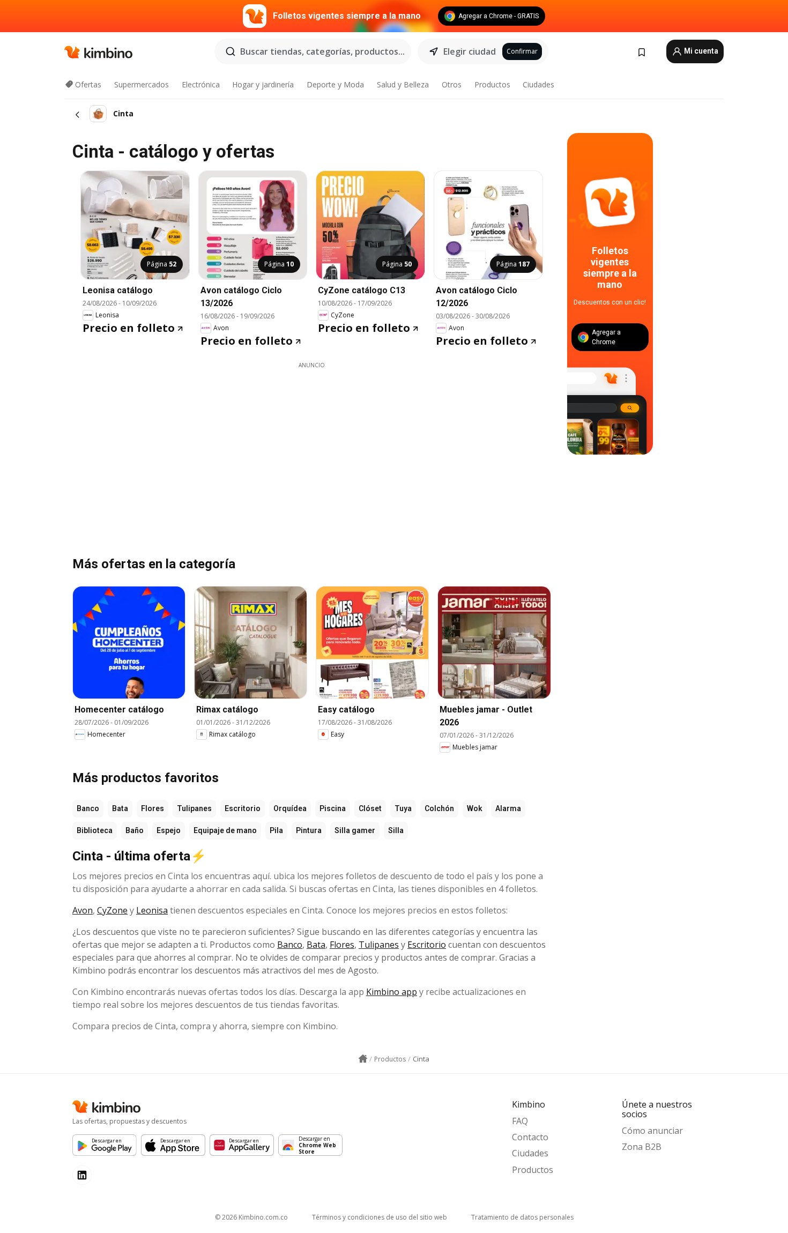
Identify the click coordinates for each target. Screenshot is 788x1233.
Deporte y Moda (335, 84)
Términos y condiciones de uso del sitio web (379, 1217)
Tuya (403, 808)
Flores (152, 808)
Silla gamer (354, 830)
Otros (452, 84)
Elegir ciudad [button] (469, 51)
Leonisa (152, 910)
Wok (474, 808)
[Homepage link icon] (363, 1058)
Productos (492, 84)
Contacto (530, 1137)
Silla (396, 830)
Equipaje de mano (225, 830)
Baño (134, 830)
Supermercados (141, 84)
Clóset (370, 808)
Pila (276, 830)
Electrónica (201, 84)
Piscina (332, 808)
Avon (82, 910)
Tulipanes (194, 808)
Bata (120, 808)
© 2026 (251, 1217)
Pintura (309, 830)
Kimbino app (391, 992)
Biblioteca (95, 830)
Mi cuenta (700, 51)
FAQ (520, 1121)
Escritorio (243, 808)
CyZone (112, 910)
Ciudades (538, 84)
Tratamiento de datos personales (522, 1217)
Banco (88, 808)
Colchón (439, 808)
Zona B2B (641, 1147)
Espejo (169, 830)
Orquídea (290, 808)
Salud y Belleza (403, 84)
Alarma (508, 808)
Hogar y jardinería (263, 84)
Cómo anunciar (652, 1131)
